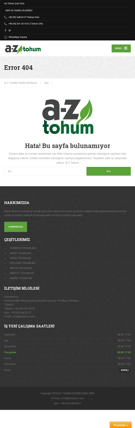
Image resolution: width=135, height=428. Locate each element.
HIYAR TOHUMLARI (20, 258)
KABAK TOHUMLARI (21, 278)
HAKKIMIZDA (15, 226)
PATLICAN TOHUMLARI (22, 263)
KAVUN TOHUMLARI (21, 268)
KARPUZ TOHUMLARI (22, 273)
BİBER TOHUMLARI (20, 253)
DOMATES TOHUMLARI (23, 248)
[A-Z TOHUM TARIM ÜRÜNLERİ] (22, 47)
